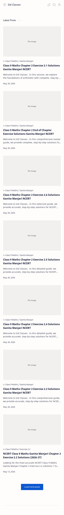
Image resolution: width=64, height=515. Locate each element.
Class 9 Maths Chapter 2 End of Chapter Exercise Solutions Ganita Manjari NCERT (28, 132)
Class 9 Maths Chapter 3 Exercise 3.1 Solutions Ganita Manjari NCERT (31, 67)
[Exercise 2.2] (25, 449)
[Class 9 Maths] (12, 61)
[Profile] (59, 4)
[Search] (54, 4)
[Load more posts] (32, 487)
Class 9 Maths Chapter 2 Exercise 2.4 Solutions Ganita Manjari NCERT (31, 326)
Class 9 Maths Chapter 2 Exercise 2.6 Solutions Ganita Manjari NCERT (31, 196)
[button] (48, 4)
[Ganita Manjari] (26, 61)
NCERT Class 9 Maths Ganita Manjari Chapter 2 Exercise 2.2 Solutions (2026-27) (32, 455)
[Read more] (56, 83)
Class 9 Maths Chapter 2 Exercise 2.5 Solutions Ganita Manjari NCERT (31, 261)
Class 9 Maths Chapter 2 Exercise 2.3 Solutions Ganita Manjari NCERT (31, 390)
